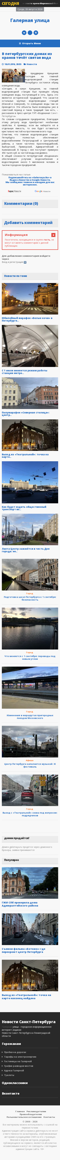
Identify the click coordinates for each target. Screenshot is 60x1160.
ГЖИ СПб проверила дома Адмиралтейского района (20, 904)
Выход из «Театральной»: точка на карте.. (25, 456)
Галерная (7, 1026)
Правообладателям (31, 1114)
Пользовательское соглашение (24, 1117)
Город (29, 593)
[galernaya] (36, 32)
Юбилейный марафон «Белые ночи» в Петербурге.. (27, 319)
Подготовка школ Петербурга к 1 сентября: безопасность (30, 598)
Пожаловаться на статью (16, 174)
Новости (32, 64)
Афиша (30, 760)
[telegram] (30, 32)
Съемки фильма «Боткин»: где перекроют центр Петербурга (23, 950)
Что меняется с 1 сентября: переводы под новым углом (29, 657)
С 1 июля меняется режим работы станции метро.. (24, 372)
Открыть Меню (31, 43)
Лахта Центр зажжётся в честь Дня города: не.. (26, 550)
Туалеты (9, 1075)
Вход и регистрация (12, 262)
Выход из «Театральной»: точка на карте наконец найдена (26, 996)
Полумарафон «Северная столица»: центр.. (26, 414)
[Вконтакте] (24, 32)
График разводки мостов (18, 1065)
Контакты (49, 1117)
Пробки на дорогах (15, 1052)
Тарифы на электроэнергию (20, 1056)
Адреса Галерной (14, 1070)
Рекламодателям (36, 1111)
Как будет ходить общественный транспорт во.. (24, 508)
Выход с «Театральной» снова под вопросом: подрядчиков (30, 814)
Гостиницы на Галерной (18, 1061)
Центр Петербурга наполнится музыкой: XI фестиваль (30, 765)
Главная (19, 1111)
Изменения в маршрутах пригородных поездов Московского (30, 717)
